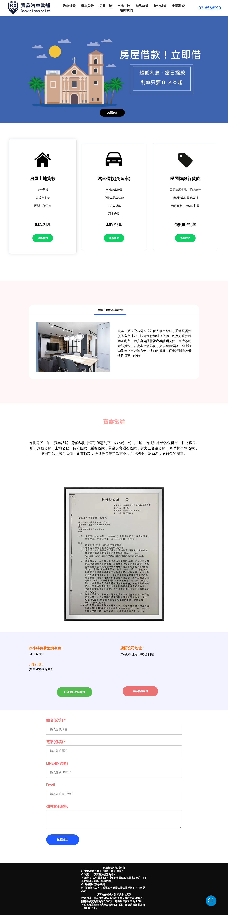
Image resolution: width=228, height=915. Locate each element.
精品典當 (142, 6)
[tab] (130, 310)
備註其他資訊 (57, 806)
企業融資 (178, 6)
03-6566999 (210, 8)
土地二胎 (123, 6)
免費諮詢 (112, 112)
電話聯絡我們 (140, 691)
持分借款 (160, 6)
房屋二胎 (105, 6)
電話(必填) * (56, 742)
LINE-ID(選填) (57, 763)
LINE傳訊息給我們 (74, 692)
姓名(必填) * (56, 720)
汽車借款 (69, 6)
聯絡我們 (126, 10)
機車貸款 (87, 6)
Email (50, 785)
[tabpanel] (114, 347)
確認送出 (62, 839)
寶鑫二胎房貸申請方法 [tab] (110, 310)
